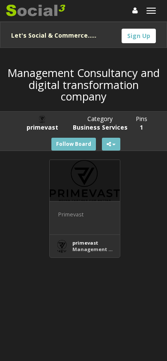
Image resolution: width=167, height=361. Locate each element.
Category (100, 123)
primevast (85, 243)
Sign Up (138, 36)
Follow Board (73, 144)
